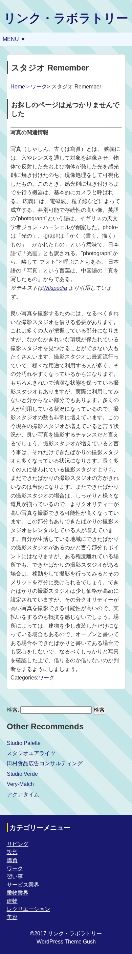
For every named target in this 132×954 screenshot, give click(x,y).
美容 (12, 917)
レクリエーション (28, 909)
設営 (12, 852)
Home (17, 86)
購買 (12, 860)
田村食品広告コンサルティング (45, 763)
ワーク (39, 86)
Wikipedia (55, 288)
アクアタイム (23, 794)
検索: (13, 710)
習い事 (15, 876)
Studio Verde (22, 774)
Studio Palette (24, 743)
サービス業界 (23, 885)
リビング (17, 844)
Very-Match (20, 784)
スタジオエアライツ (31, 753)
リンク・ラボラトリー (66, 18)
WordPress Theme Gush (66, 942)
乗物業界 (17, 893)
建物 (12, 901)
